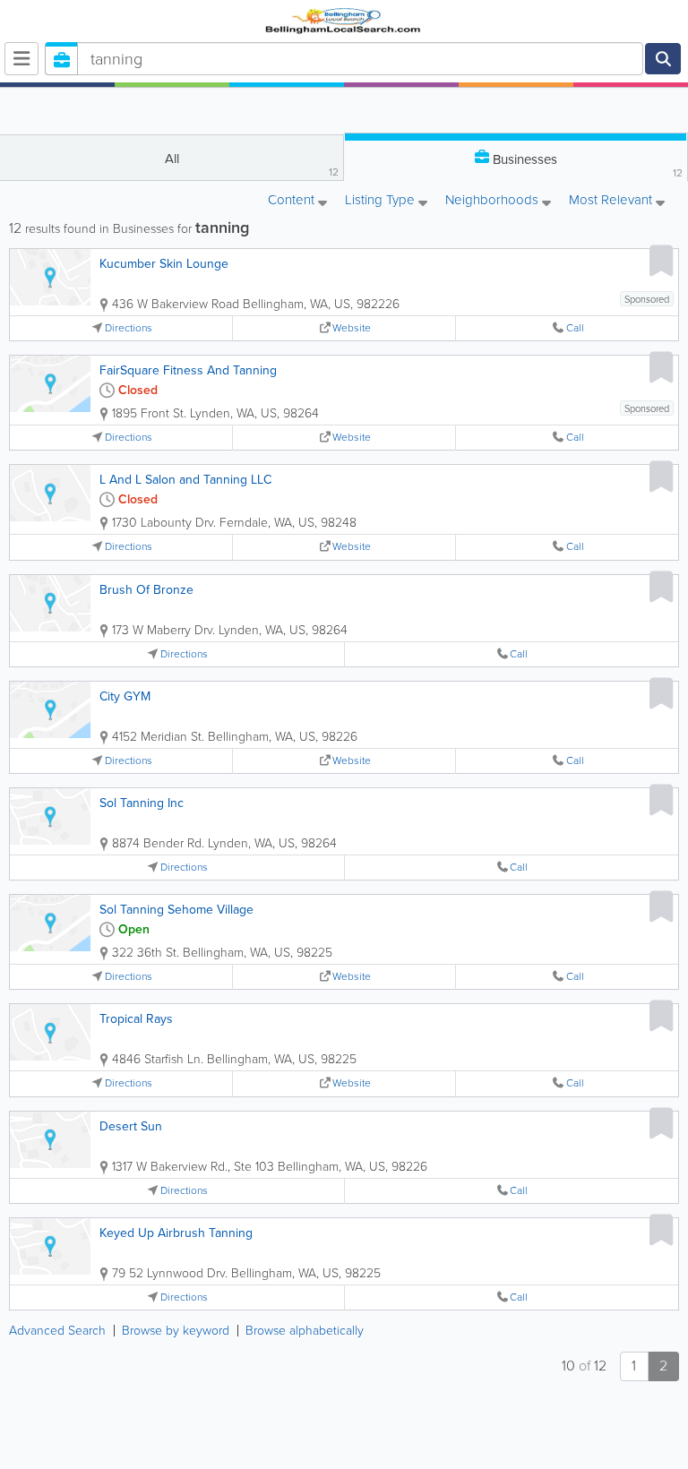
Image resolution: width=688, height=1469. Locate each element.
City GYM (124, 696)
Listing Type (381, 201)
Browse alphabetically (304, 1330)
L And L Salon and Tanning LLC (185, 479)
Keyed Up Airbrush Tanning (176, 1233)
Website (351, 328)
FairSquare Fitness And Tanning (188, 370)
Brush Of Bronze (146, 589)
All (252, 164)
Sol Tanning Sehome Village (176, 909)
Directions (128, 328)
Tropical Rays (136, 1018)
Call (575, 328)
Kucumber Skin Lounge (163, 263)
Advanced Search (57, 1330)
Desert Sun (130, 1126)
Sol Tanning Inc (141, 803)
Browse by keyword (175, 1330)
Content (293, 201)
